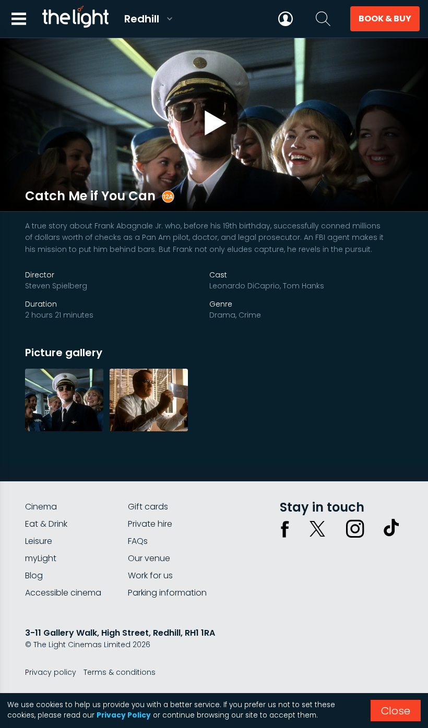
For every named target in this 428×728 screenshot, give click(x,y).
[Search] (323, 19)
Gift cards (148, 507)
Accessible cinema (63, 593)
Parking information (167, 593)
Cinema (41, 507)
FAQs (138, 541)
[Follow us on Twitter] (317, 528)
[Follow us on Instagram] (354, 528)
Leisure (38, 541)
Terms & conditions (120, 672)
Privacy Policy (124, 715)
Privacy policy (50, 672)
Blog (34, 575)
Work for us (150, 575)
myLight (40, 558)
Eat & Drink (46, 524)
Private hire (150, 524)
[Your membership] (285, 19)
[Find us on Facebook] (285, 528)
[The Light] (75, 19)
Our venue (149, 558)
